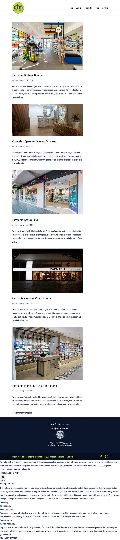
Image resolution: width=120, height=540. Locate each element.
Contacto (105, 8)
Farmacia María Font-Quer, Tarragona (34, 386)
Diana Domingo (19, 80)
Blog (97, 8)
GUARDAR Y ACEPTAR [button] (8, 538)
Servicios (79, 8)
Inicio (71, 8)
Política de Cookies (65, 456)
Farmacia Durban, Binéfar (27, 75)
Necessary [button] (4, 502)
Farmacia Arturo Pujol (25, 220)
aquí (11, 469)
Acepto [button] (17, 469)
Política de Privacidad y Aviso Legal (42, 456)
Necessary (7, 505)
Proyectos (88, 8)
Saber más (25, 469)
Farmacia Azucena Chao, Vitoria (31, 298)
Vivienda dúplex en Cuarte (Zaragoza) (35, 141)
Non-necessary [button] (6, 520)
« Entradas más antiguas (22, 412)
